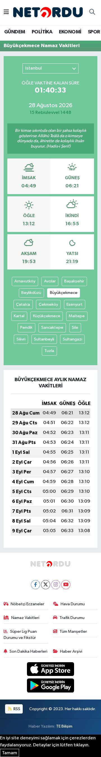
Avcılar (50, 281)
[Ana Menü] (6, 12)
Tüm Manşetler (73, 631)
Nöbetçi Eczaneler (27, 604)
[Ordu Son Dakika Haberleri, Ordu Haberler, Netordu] (48, 12)
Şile (75, 327)
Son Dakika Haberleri (28, 651)
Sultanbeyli (44, 339)
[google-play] (50, 686)
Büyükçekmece (63, 293)
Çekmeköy (48, 304)
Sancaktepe (52, 327)
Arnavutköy (24, 281)
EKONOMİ (70, 31)
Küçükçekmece (46, 316)
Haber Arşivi (71, 651)
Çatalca (23, 304)
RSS (16, 709)
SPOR (94, 31)
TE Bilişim (64, 726)
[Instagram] (55, 584)
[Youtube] (65, 584)
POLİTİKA (42, 31)
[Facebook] (35, 584)
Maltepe (77, 316)
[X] (45, 584)
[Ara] (92, 12)
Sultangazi (72, 339)
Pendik (26, 327)
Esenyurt (74, 304)
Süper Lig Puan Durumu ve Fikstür (20, 634)
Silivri (21, 339)
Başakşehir (74, 281)
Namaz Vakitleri (25, 618)
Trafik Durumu (71, 618)
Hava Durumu (73, 604)
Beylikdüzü (31, 293)
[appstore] (50, 670)
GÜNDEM (14, 31)
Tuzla (49, 351)
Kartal (19, 316)
